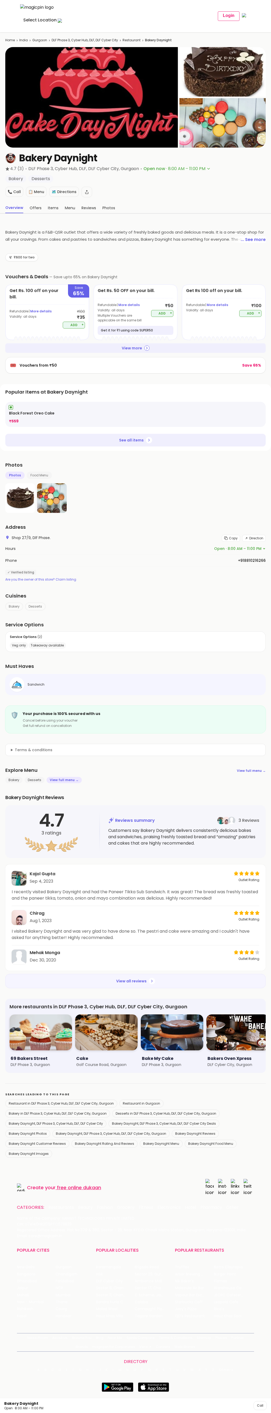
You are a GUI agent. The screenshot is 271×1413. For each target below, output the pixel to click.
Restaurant (132, 40)
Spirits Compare (141, 1337)
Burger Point (225, 1274)
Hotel (190, 1207)
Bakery (14, 606)
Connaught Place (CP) (154, 1308)
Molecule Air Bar (189, 1288)
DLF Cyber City (109, 1281)
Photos (15, 475)
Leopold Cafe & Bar (231, 1302)
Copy (233, 538)
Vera (143, 1346)
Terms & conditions (33, 750)
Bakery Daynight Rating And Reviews (104, 1143)
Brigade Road (147, 1267)
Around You (82, 1337)
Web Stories (184, 1346)
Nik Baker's (184, 1281)
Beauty (85, 1207)
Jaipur (22, 1288)
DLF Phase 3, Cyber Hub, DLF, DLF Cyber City (85, 40)
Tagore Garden (149, 1316)
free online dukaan (79, 1187)
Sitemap (204, 1337)
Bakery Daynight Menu (161, 1143)
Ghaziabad (27, 1281)
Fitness (146, 1207)
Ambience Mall (148, 1281)
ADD (77, 324)
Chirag (37, 913)
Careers (163, 1346)
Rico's (219, 1308)
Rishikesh (25, 1308)
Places (221, 1337)
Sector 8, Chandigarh (115, 1288)
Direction (256, 538)
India (23, 40)
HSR (99, 1274)
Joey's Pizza (185, 1308)
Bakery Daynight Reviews (195, 1133)
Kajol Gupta (42, 874)
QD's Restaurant (190, 1316)
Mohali (23, 1295)
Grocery (125, 1207)
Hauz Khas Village (112, 1316)
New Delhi (26, 1267)
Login (228, 15)
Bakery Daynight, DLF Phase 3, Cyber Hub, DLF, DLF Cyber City (56, 1123)
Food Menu (39, 475)
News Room (37, 1337)
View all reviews (131, 981)
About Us (59, 1337)
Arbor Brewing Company (194, 1274)
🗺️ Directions (64, 191)
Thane (61, 1302)
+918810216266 (252, 560)
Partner (237, 1337)
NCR (59, 1288)
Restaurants (61, 1207)
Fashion (105, 1207)
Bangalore (26, 1274)
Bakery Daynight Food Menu (210, 1143)
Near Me (115, 1337)
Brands (82, 1346)
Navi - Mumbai (30, 1302)
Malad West (107, 1308)
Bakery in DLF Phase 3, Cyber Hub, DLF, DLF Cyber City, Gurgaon (58, 1113)
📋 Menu (36, 191)
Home (10, 40)
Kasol (21, 1316)
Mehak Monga (45, 953)
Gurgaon (39, 40)
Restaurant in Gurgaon (141, 1103)
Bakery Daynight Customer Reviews (37, 1143)
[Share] (87, 192)
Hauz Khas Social (229, 1316)
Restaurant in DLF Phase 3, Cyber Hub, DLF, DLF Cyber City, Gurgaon (61, 1103)
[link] (135, 414)
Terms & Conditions (175, 1337)
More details (41, 311)
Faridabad (65, 1281)
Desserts (35, 606)
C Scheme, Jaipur (151, 1295)
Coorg (61, 1308)
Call (260, 1405)
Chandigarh (66, 1274)
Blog (99, 1337)
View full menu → (251, 770)
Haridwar (63, 1316)
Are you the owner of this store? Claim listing (40, 579)
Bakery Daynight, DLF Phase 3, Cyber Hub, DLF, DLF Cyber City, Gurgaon (111, 1133)
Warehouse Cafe (229, 1288)
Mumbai (63, 1295)
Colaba (141, 1302)
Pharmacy (211, 1207)
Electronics (169, 1207)
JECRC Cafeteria (229, 1295)
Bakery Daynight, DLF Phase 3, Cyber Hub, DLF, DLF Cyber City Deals (164, 1123)
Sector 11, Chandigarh (115, 1295)
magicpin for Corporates (113, 1346)
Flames (220, 1281)
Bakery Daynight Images (29, 1153)
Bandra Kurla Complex (115, 1302)
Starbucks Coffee (191, 1302)
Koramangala (108, 1267)
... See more (253, 239)
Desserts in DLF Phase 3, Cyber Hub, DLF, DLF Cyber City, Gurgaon (166, 1113)
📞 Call (14, 191)
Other (232, 1207)
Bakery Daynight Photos (28, 1133)
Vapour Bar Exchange (194, 1295)
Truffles (182, 1267)
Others (226, 1370)
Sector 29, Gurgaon (152, 1274)
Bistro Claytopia (228, 1267)
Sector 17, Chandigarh (154, 1288)
